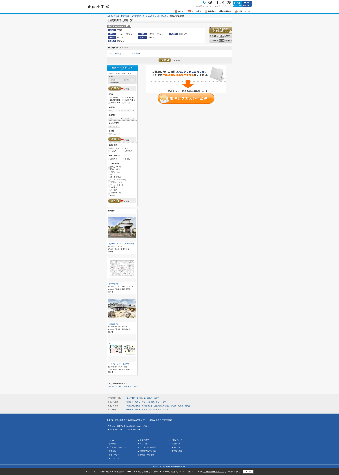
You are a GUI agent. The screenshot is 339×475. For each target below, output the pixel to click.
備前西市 (129, 409)
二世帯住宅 (115, 177)
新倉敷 (137, 53)
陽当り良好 (115, 167)
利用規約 (112, 451)
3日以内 (113, 151)
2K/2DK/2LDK (115, 100)
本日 (126, 148)
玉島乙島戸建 (114, 324)
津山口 (160, 409)
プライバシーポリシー (117, 447)
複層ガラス (115, 193)
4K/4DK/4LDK (115, 103)
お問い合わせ (177, 440)
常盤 (154, 409)
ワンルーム (114, 98)
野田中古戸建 (114, 284)
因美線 (187, 406)
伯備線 (167, 406)
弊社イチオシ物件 (147, 455)
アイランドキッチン (118, 185)
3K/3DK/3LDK (129, 100)
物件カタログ (114, 459)
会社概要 (112, 444)
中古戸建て (144, 444)
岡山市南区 (123, 386)
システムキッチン (118, 180)
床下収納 (114, 190)
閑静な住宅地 (116, 169)
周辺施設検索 (177, 451)
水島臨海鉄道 (147, 406)
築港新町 (130, 402)
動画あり (128, 159)
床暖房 (113, 187)
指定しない (114, 73)
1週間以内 (128, 151)
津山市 (136, 386)
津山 (166, 409)
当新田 (138, 402)
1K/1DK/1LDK (129, 98)
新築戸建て (144, 440)
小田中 (163, 402)
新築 (123, 73)
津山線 (174, 406)
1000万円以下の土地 (148, 447)
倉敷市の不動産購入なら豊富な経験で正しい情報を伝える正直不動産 (139, 420)
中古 (129, 73)
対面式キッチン (117, 182)
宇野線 (129, 406)
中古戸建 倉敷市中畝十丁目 (119, 364)
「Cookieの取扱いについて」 (213, 472)
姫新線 (181, 406)
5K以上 (127, 103)
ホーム (111, 440)
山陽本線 (137, 406)
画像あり (113, 159)
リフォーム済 (116, 172)
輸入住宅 (114, 175)
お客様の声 (176, 444)
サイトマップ (114, 455)
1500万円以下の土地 (148, 451)
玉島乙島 (151, 402)
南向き (113, 195)
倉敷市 (130, 386)
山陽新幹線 (158, 406)
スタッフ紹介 (177, 447)
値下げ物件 (115, 82)
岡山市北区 (113, 386)
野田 (158, 402)
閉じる (248, 471)
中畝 (144, 402)
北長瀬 (117, 53)
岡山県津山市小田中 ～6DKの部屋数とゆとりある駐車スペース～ (131, 244)
